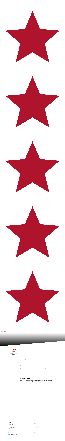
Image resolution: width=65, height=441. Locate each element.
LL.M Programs (11, 424)
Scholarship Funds (12, 425)
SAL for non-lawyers (12, 428)
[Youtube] (16, 434)
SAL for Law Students (12, 427)
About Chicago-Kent (37, 426)
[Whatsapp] (9, 434)
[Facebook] (11, 434)
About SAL (35, 424)
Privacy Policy (36, 427)
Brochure (35, 423)
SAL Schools (11, 422)
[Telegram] (14, 434)
